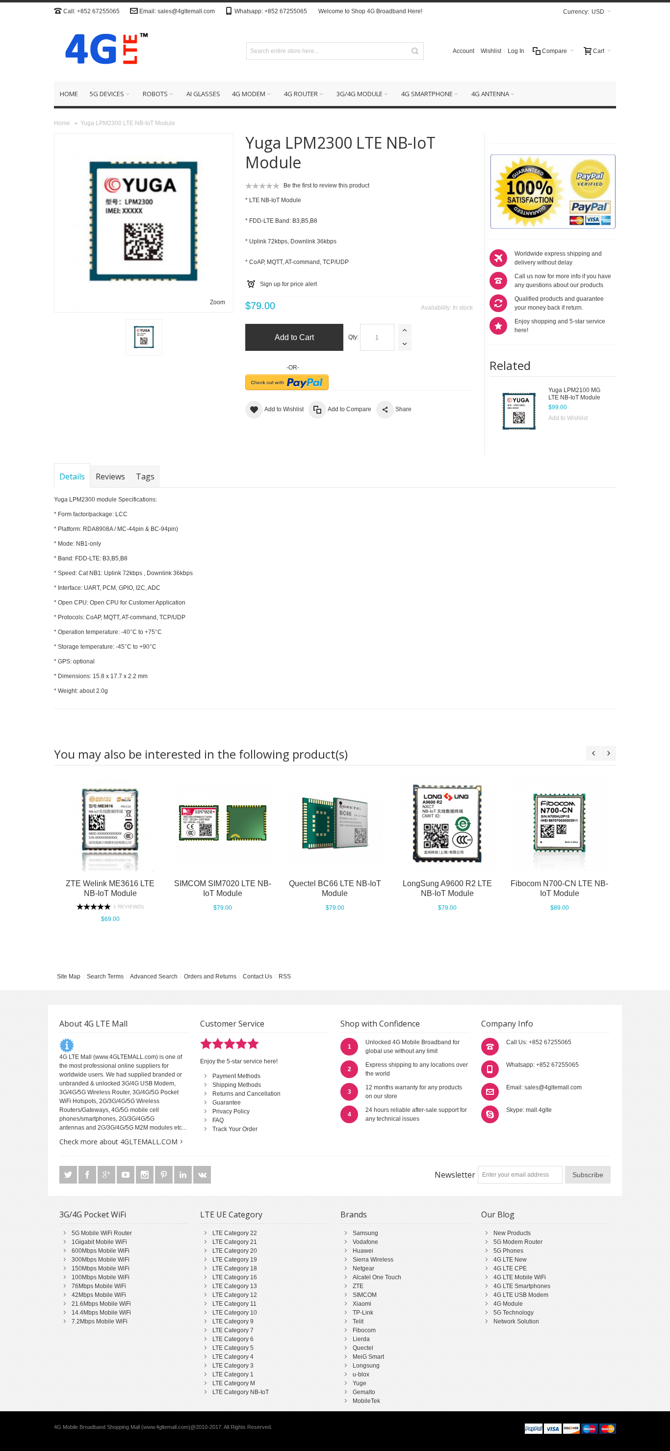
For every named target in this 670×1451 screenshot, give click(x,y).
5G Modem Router (517, 1242)
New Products (512, 1233)
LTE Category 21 (234, 1242)
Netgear (363, 1268)
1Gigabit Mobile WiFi (99, 1242)
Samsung (365, 1233)
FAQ (218, 1120)
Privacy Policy (231, 1111)
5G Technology (513, 1312)
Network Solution (516, 1321)
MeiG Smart (368, 1356)
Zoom (217, 302)
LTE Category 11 (234, 1303)
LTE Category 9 (233, 1321)
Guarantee (226, 1102)
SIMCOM (365, 1295)
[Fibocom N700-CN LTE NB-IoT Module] (559, 823)
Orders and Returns (210, 976)
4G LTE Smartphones (521, 1286)
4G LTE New (510, 1259)
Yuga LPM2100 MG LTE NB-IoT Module (574, 394)
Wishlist (491, 51)
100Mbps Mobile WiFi (100, 1277)
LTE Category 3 (233, 1365)
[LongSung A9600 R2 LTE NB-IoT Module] (447, 823)
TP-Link (363, 1312)
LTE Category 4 (233, 1356)
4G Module (508, 1303)
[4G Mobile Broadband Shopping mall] (103, 51)
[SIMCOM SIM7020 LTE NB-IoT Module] (222, 823)
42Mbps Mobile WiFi (99, 1295)
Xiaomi (362, 1303)
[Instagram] (145, 1175)
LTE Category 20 (234, 1250)
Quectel (363, 1348)
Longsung (366, 1365)
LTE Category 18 (234, 1268)
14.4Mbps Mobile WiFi (101, 1312)
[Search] (415, 51)
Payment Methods (236, 1076)
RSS (285, 976)
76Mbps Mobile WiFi (99, 1286)
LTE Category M (233, 1383)
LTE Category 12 (234, 1295)
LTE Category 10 (234, 1312)
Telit (358, 1321)
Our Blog (498, 1214)
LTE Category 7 (233, 1330)
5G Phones (508, 1250)
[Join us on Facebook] (88, 1175)
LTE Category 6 (233, 1339)
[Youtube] (126, 1175)
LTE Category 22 (234, 1233)
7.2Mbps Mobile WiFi (100, 1321)
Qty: (353, 337)
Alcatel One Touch (377, 1277)
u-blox (361, 1374)
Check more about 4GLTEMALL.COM (118, 1141)
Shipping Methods (236, 1085)
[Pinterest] (164, 1175)
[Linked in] (183, 1175)
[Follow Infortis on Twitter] (68, 1175)
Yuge (359, 1383)
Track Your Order (235, 1129)
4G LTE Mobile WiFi (519, 1277)
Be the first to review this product (326, 185)
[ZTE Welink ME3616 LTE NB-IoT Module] (110, 823)
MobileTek (366, 1401)
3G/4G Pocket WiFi (92, 1214)
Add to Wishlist (568, 418)
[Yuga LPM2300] (144, 337)
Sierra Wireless (373, 1259)
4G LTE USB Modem (520, 1295)
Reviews (110, 476)
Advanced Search (154, 976)
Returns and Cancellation (246, 1093)
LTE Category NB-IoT (240, 1392)
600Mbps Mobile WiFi (100, 1250)
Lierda (361, 1339)
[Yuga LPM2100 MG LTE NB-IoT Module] (518, 411)
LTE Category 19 (234, 1259)
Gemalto (364, 1392)
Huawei (363, 1250)
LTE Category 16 (234, 1277)
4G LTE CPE (510, 1268)
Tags (145, 476)
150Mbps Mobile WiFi (100, 1268)
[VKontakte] (202, 1175)
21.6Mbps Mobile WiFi (101, 1303)
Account (463, 51)
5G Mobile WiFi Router (102, 1233)
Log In (516, 51)
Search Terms (105, 976)
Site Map (68, 976)
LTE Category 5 (233, 1348)
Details (72, 476)
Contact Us (257, 976)
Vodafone (365, 1242)
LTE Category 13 (234, 1286)
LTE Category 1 (233, 1374)
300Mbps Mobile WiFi (100, 1259)
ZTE (358, 1286)
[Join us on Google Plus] (107, 1175)
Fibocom (364, 1330)
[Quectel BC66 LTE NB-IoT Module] (334, 823)
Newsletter (455, 1174)
